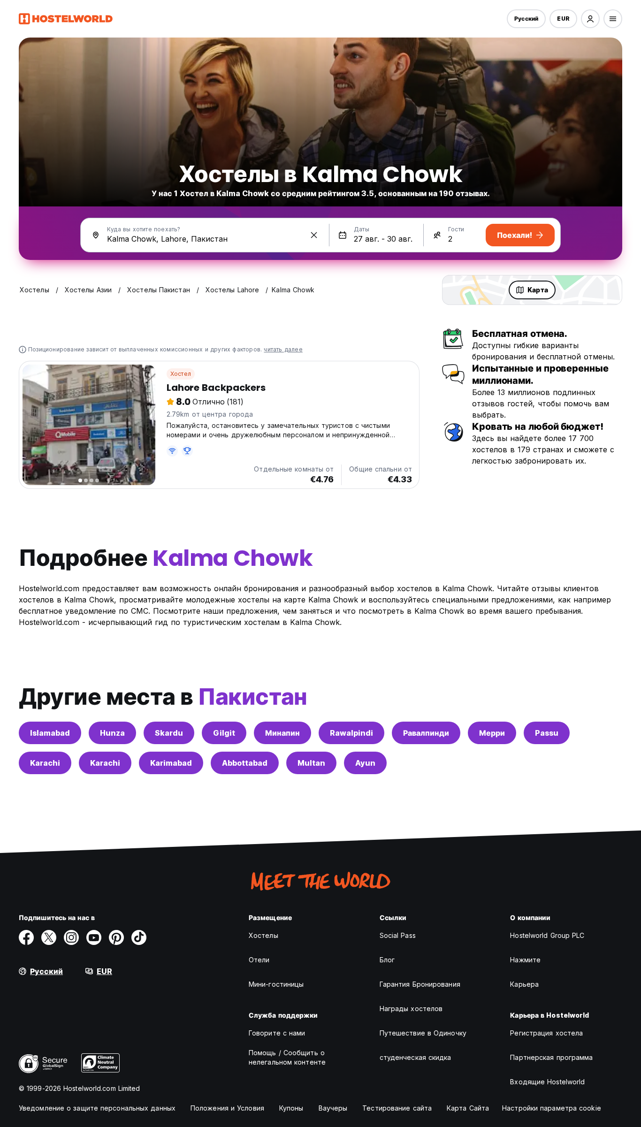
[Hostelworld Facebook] (26, 937)
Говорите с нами (277, 1033)
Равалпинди (426, 733)
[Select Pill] (590, 18)
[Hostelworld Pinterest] (116, 937)
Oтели (259, 960)
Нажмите (525, 960)
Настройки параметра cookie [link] (551, 1108)
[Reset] (314, 235)
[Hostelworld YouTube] (93, 937)
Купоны (291, 1108)
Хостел (180, 373)
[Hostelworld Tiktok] (138, 937)
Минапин (282, 733)
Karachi (45, 763)
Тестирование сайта (397, 1108)
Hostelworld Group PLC (547, 935)
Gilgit (224, 733)
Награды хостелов (411, 1009)
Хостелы (263, 935)
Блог (387, 960)
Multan (311, 763)
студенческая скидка (415, 1057)
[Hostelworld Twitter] (48, 937)
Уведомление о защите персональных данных (97, 1108)
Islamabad (50, 733)
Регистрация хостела (546, 1033)
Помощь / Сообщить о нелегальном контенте (287, 1057)
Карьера (524, 984)
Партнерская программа (551, 1057)
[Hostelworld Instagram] (71, 937)
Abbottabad (244, 763)
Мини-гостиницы (276, 984)
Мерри (492, 733)
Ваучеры (333, 1108)
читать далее (283, 349)
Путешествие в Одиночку (423, 1033)
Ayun (365, 763)
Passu (546, 733)
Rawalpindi (351, 733)
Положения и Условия (227, 1108)
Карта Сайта (468, 1108)
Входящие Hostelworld (547, 1082)
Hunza (112, 733)
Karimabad (171, 763)
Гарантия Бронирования (420, 984)
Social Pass (398, 935)
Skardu (169, 733)
